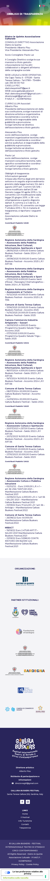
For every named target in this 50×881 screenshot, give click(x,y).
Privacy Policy (17, 864)
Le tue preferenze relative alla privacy (28, 872)
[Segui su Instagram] (28, 802)
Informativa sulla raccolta (15, 878)
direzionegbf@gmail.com (26, 783)
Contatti (25, 824)
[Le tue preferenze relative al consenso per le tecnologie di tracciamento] (45, 876)
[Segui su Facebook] (22, 802)
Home (25, 814)
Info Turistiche (25, 821)
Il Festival (25, 817)
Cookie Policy (32, 864)
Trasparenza (25, 828)
